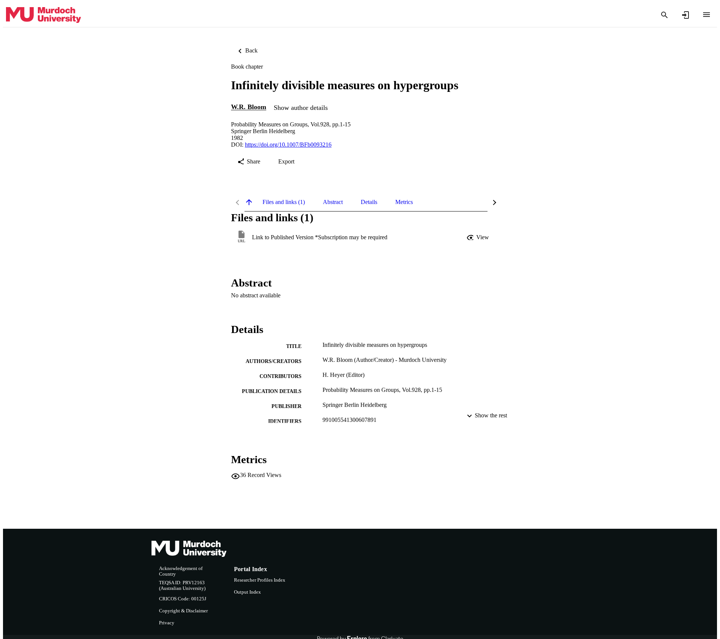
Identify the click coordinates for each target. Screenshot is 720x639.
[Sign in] (685, 15)
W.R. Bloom (248, 107)
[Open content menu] (706, 14)
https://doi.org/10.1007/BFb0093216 (288, 144)
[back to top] (249, 202)
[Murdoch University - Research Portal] (43, 15)
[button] (478, 237)
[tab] (284, 202)
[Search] (664, 15)
